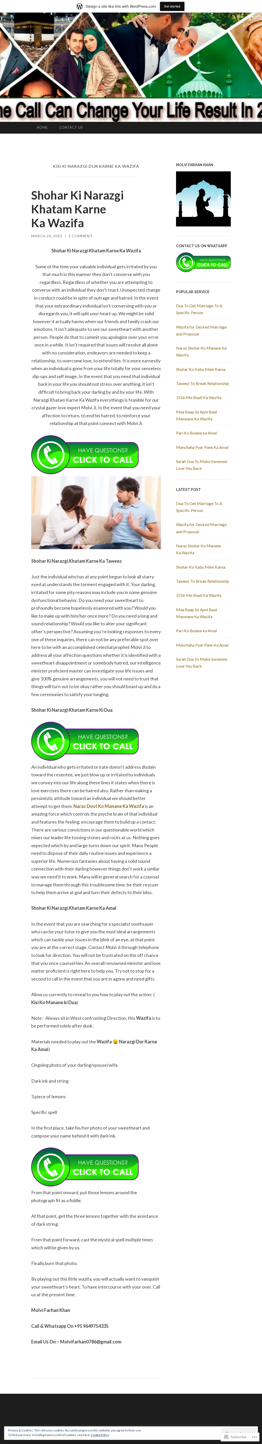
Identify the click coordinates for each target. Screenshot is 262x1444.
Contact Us (71, 127)
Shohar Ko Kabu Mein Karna (200, 369)
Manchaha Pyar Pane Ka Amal (202, 447)
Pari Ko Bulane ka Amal (196, 432)
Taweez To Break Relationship (202, 383)
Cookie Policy (100, 1435)
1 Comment (81, 236)
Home (42, 127)
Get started (172, 6)
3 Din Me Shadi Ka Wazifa (198, 397)
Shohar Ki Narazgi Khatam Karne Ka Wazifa (77, 209)
